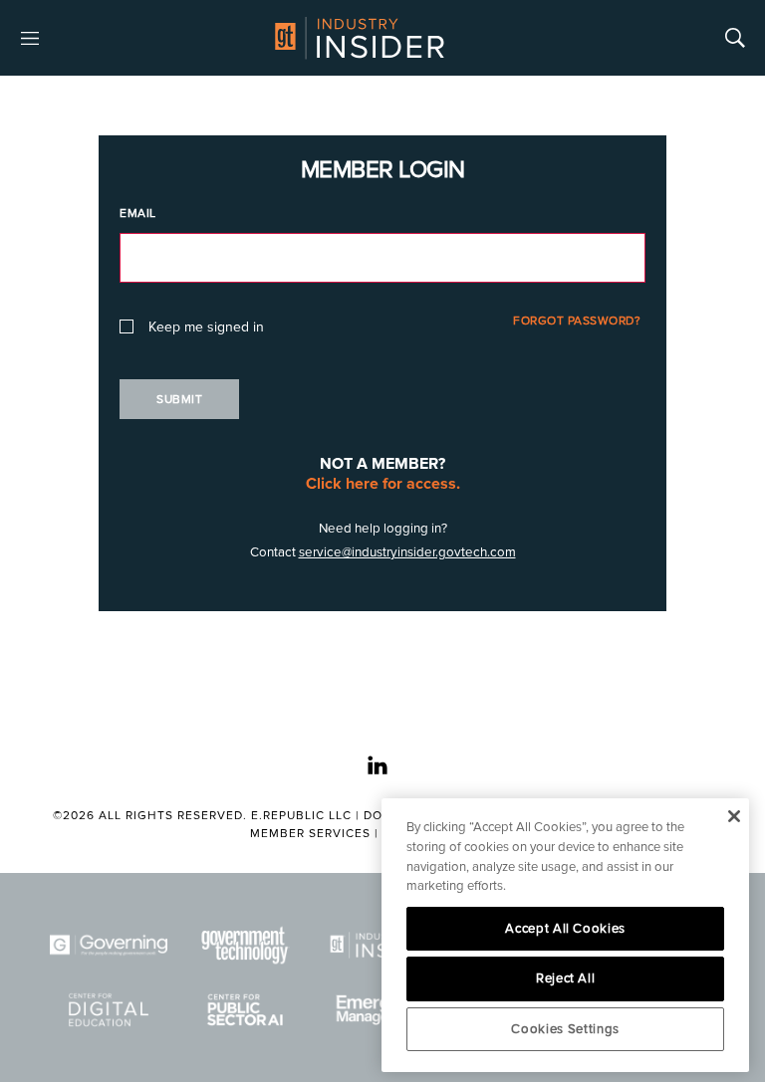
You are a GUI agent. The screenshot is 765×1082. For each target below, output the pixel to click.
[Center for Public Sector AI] (246, 1009)
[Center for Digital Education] (108, 1009)
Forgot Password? (576, 321)
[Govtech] (246, 945)
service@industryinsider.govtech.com (407, 552)
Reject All (566, 978)
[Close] (733, 816)
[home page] (359, 38)
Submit (179, 399)
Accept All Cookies (565, 929)
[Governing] (108, 945)
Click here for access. (383, 484)
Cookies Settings (565, 1029)
